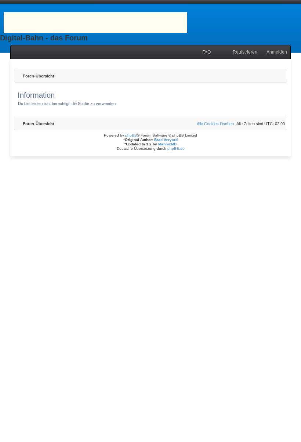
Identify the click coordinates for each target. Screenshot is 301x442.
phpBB (131, 135)
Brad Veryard (166, 140)
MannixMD (167, 144)
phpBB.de (176, 148)
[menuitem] (203, 52)
